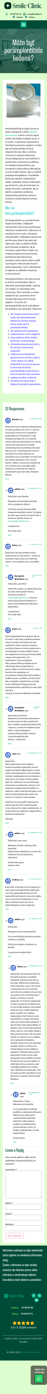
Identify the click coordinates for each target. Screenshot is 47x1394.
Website (9, 1224)
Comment (11, 1169)
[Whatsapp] (39, 1378)
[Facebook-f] (33, 1295)
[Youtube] (36, 1300)
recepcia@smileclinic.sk (18, 521)
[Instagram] (39, 1295)
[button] (24, 24)
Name (9, 1203)
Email (8, 1213)
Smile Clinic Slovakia (30, 1352)
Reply (7, 479)
